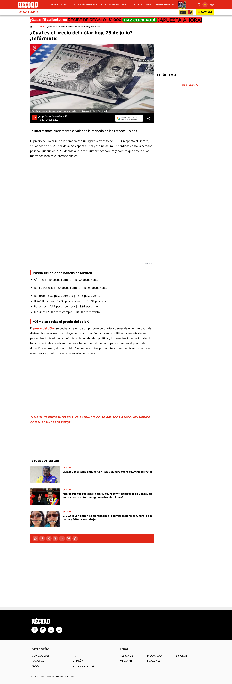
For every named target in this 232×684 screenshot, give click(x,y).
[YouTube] (59, 630)
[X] (49, 538)
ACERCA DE (126, 655)
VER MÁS (188, 85)
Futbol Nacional (58, 4)
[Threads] (55, 538)
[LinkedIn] (62, 538)
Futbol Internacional (113, 4)
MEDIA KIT (126, 660)
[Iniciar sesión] (211, 4)
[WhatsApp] (35, 538)
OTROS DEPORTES (83, 665)
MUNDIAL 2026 (40, 655)
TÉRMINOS (181, 655)
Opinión (137, 4)
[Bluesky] (68, 538)
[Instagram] (43, 630)
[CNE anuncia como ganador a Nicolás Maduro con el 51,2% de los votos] (92, 475)
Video (149, 4)
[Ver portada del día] (182, 4)
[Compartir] (148, 118)
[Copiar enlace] (75, 538)
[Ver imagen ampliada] (92, 78)
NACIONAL (37, 660)
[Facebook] (42, 538)
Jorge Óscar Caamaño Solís (53, 116)
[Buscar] (199, 4)
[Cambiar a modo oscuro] (205, 4)
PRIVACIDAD (154, 655)
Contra (40, 26)
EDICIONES (153, 660)
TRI (74, 655)
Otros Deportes (165, 4)
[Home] (31, 27)
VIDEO (35, 665)
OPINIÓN (77, 660)
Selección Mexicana (85, 4)
